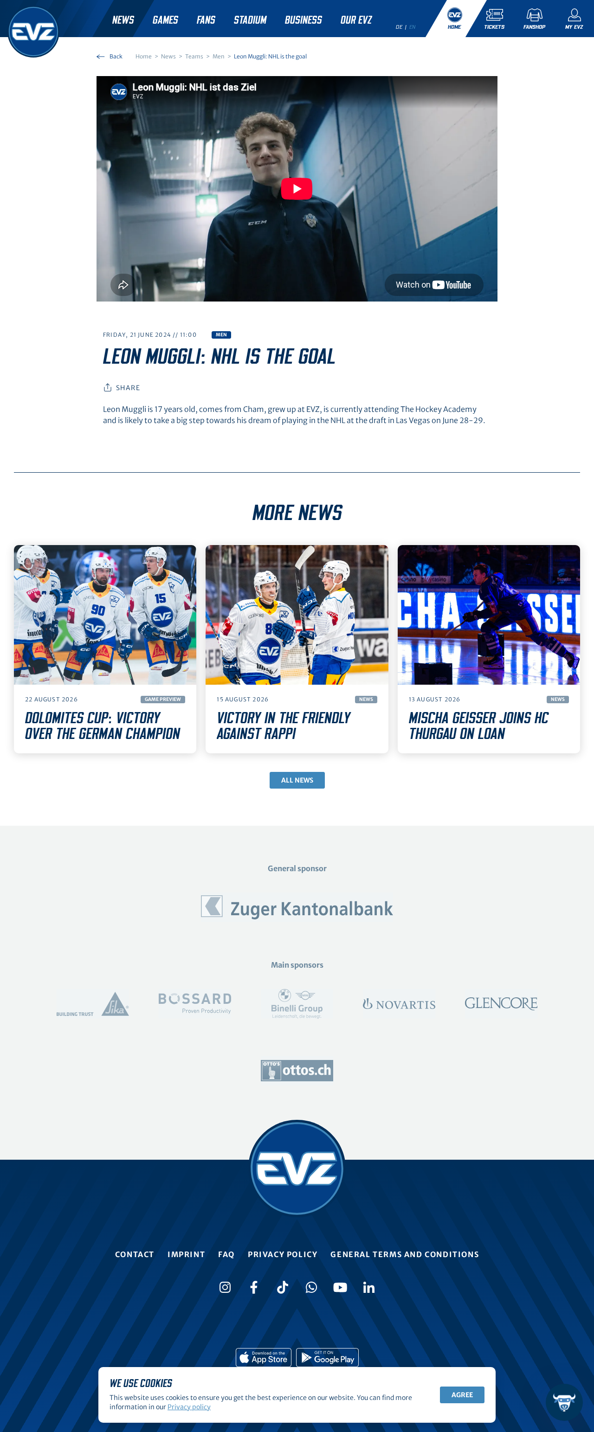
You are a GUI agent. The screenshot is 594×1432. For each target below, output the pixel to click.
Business (303, 20)
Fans (206, 20)
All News (297, 780)
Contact (135, 1254)
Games (165, 20)
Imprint (186, 1254)
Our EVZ (356, 20)
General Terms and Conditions (404, 1254)
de (399, 27)
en (412, 27)
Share (128, 388)
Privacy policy (282, 1254)
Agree (462, 1395)
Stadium (250, 20)
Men (221, 335)
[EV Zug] (33, 32)
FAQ (226, 1254)
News (123, 20)
